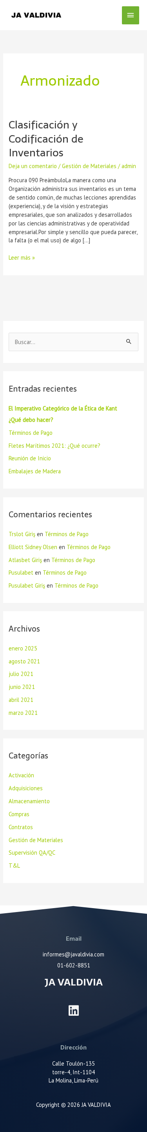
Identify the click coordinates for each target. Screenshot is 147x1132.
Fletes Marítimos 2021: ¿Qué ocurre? (54, 445)
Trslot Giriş (22, 534)
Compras (19, 814)
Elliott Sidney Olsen (33, 547)
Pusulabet (21, 572)
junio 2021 (22, 687)
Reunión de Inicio (30, 458)
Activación (21, 775)
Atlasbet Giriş (25, 560)
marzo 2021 (23, 712)
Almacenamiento (29, 801)
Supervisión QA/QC (32, 852)
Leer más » (22, 257)
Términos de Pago (31, 432)
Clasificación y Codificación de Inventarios (46, 138)
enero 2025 (23, 648)
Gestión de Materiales (89, 166)
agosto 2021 (24, 661)
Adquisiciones (26, 788)
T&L (14, 865)
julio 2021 (21, 674)
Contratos (21, 827)
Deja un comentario (33, 166)
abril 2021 (21, 699)
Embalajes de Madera (35, 471)
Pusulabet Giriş (27, 585)
